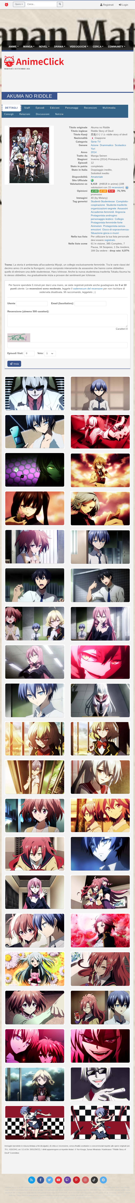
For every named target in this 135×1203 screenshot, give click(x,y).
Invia (16, 363)
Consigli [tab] (9, 114)
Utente (11, 303)
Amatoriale (97, 176)
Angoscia (120, 212)
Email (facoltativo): (62, 303)
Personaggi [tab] (71, 108)
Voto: (40, 353)
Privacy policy (99, 1198)
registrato (109, 240)
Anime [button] (13, 46)
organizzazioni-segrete (103, 208)
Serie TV (96, 141)
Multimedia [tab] (109, 108)
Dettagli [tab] (11, 108)
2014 (94, 152)
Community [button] (115, 46)
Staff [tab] (27, 108)
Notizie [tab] (59, 114)
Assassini (122, 208)
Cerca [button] (97, 46)
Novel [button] (43, 46)
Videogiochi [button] (78, 46)
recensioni (117, 187)
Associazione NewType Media (87, 1187)
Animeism (96, 226)
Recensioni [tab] (90, 108)
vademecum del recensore (88, 288)
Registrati (108, 4)
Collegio (119, 219)
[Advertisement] (67, 81)
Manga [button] (28, 46)
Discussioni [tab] (43, 114)
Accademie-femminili (102, 212)
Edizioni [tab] (55, 108)
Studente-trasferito (116, 204)
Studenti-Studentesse (103, 201)
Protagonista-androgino (104, 215)
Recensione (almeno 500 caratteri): (28, 311)
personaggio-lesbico (102, 219)
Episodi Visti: (15, 353)
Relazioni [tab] (24, 114)
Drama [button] (58, 46)
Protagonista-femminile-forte (107, 222)
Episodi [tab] (40, 108)
